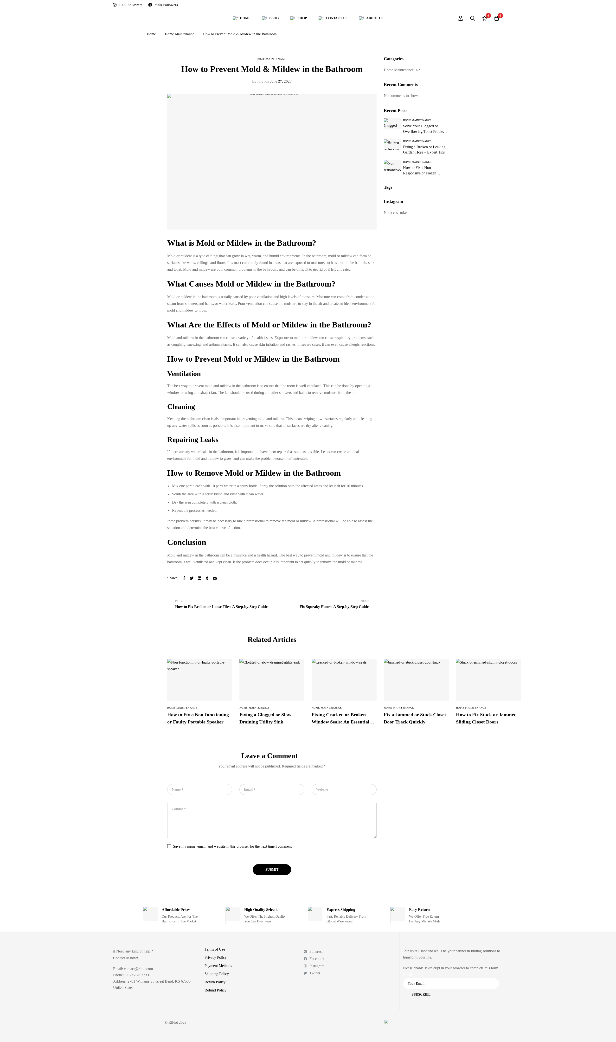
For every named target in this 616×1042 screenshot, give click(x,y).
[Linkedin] (199, 578)
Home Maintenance (179, 34)
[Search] (473, 18)
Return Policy (215, 982)
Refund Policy (215, 990)
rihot (258, 81)
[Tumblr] (207, 578)
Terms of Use (215, 949)
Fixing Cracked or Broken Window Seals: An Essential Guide (340, 722)
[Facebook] (184, 578)
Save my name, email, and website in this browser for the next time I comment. (233, 846)
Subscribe (421, 994)
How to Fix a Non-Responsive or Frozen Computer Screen (419, 173)
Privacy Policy (216, 957)
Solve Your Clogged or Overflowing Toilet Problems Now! (425, 131)
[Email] (215, 578)
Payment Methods (218, 966)
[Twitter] (192, 578)
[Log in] (461, 18)
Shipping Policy (217, 974)
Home (151, 34)
